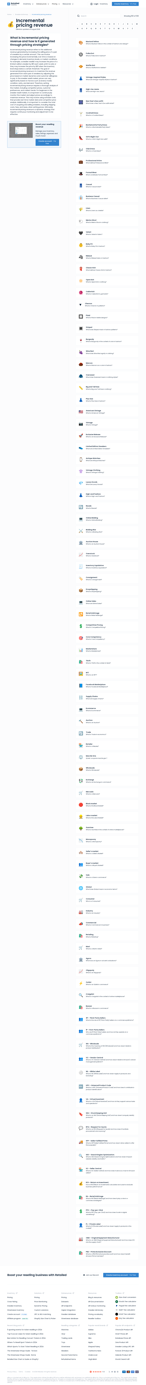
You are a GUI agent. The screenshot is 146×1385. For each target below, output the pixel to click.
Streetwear (65, 1346)
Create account (17, 1314)
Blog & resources (95, 1297)
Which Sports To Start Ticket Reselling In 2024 (25, 1346)
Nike (89, 1338)
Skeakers (64, 1351)
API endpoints (66, 1306)
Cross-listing (12, 1301)
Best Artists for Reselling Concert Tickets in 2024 (26, 1338)
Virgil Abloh (92, 1359)
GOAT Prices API (121, 1334)
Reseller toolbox (94, 1318)
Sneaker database (68, 1314)
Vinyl (63, 1334)
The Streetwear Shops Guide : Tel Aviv (22, 1351)
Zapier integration (68, 1310)
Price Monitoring (40, 1301)
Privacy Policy (12, 1372)
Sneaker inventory (14, 1306)
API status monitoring (96, 1306)
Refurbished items (68, 1359)
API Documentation (96, 1301)
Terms (21, 1372)
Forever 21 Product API (124, 1351)
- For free (47, 142)
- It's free (125, 4)
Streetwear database (69, 1318)
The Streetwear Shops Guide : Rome (21, 1355)
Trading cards (66, 1338)
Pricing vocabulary (95, 1314)
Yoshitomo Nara (94, 1351)
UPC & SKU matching (42, 1314)
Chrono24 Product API (124, 1330)
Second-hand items (69, 1355)
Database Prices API (123, 1338)
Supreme (92, 1334)
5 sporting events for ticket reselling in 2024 (24, 1330)
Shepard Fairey (94, 1346)
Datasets (65, 1301)
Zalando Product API (123, 1355)
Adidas (91, 1330)
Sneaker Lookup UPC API (124, 1346)
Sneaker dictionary (95, 1310)
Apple (90, 1342)
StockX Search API (122, 1359)
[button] (28, 4)
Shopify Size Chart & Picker (45, 1318)
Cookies (27, 1372)
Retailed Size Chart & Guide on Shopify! (22, 1359)
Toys (63, 1342)
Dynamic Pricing (40, 1306)
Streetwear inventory (15, 1310)
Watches (65, 1330)
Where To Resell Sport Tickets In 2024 (22, 1342)
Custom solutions (41, 1310)
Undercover (93, 1355)
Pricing (10, 1297)
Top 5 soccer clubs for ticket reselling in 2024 (25, 1334)
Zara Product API (121, 1342)
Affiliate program (17, 1318)
